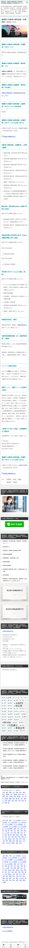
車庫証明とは (6, 546)
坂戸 (6, 834)
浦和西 (7, 794)
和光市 (4, 705)
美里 (17, 843)
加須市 (10, 703)
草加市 (22, 722)
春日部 (6, 798)
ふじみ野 (7, 832)
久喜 (19, 800)
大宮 (23, 794)
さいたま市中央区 (12, 822)
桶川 (7, 820)
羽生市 (15, 722)
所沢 (7, 796)
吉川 (20, 876)
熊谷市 (11, 719)
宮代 (12, 836)
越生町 (4, 727)
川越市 (4, 711)
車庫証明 (20, 728)
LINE (25, 946)
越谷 (7, 792)
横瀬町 (19, 479)
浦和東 (15, 794)
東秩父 (13, 843)
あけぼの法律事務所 (7, 931)
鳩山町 (10, 730)
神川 (20, 843)
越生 (14, 834)
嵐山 (3, 843)
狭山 (3, 794)
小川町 (17, 708)
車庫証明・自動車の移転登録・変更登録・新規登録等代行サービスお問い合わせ (15, 579)
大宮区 (4, 708)
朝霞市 (24, 714)
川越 (6, 800)
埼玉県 (14, 479)
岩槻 (17, 792)
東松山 (9, 838)
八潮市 (4, 703)
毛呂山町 (18, 716)
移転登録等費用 (7, 565)
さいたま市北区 (16, 820)
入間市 (23, 700)
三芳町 (4, 700)
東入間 (17, 798)
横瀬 (24, 880)
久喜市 (16, 700)
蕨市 (4, 725)
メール (18, 946)
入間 (6, 838)
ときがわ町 (17, 697)
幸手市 (11, 711)
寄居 (10, 878)
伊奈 (10, 820)
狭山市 (17, 719)
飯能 (10, 798)
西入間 (18, 796)
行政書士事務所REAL (7, 631)
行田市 (22, 725)
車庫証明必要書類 (7, 554)
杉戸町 (4, 716)
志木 (21, 832)
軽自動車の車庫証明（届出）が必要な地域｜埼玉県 (15, 570)
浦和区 (25, 716)
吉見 (14, 838)
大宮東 (11, 796)
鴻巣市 (16, 730)
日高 (14, 840)
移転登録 (9, 482)
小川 (23, 796)
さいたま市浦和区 (18, 824)
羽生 (19, 836)
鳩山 (21, 834)
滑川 (20, 838)
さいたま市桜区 (13, 826)
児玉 (14, 792)
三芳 (11, 832)
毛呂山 (17, 834)
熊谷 (23, 836)
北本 (18, 828)
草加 (19, 794)
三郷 (17, 876)
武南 (16, 800)
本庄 (23, 800)
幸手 (20, 792)
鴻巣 (6, 802)
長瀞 (20, 880)
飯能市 (4, 730)
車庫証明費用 (6, 561)
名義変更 (9, 479)
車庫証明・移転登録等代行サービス (14, 778)
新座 (15, 796)
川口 (21, 798)
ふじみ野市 (24, 697)
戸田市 (23, 711)
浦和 (24, 792)
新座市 (11, 714)
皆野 (17, 880)
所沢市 (4, 714)
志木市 (17, 711)
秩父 (14, 880)
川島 (17, 838)
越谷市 (10, 728)
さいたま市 (7, 697)
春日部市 (18, 714)
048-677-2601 (23, 128)
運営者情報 (6, 575)
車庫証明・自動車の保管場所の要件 (12, 550)
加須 (14, 798)
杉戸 (11, 794)
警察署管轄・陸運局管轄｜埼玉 (11, 558)
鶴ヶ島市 (23, 730)
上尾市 (10, 700)
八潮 (3, 840)
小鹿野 (4, 882)
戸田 (11, 830)
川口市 (23, 708)
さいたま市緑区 (9, 828)
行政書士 (15, 482)
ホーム (3, 946)
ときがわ (8, 843)
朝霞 (10, 792)
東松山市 (11, 716)
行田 (12, 800)
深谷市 (4, 719)
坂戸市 (10, 705)
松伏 (24, 876)
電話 (11, 946)
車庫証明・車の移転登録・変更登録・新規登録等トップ (15, 542)
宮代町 (11, 708)
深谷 (9, 800)
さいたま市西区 (9, 824)
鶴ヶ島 (9, 834)
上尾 (3, 792)
